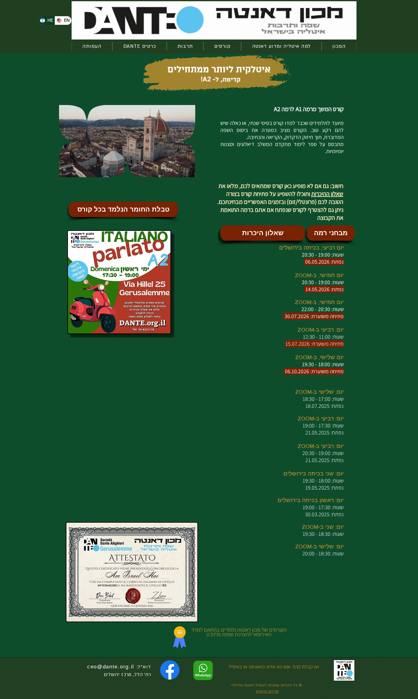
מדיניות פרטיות (267, 691)
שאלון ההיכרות (327, 194)
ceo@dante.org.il (110, 667)
